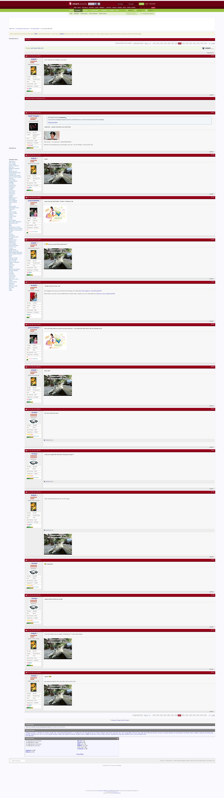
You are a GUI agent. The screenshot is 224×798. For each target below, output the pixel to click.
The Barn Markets (13, 270)
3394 (161, 43)
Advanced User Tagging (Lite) (103, 790)
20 (34, 142)
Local (140, 10)
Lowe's (10, 219)
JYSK (10, 210)
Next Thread (125, 720)
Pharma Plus (12, 242)
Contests (108, 7)
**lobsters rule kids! (31, 732)
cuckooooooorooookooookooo (64, 732)
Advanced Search (148, 13)
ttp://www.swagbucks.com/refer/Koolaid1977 (90, 291)
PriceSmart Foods (13, 245)
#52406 (212, 491)
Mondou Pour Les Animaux (16, 228)
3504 (191, 43)
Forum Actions (93, 13)
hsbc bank (115, 732)
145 (34, 312)
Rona (10, 256)
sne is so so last (43, 734)
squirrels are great (52, 734)
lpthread (171, 732)
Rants (124, 7)
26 (34, 227)
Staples (11, 266)
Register (152, 4)
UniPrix (11, 280)
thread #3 (67, 734)
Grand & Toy (12, 193)
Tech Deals (85, 7)
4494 (205, 43)
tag (63, 734)
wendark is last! (80, 734)
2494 (154, 43)
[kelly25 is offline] (33, 70)
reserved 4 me (34, 734)
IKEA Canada (12, 206)
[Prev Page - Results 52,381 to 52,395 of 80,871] (150, 43)
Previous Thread (116, 720)
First (147, 43)
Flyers (96, 7)
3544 (194, 43)
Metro (10, 225)
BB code (79, 741)
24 (34, 86)
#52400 (212, 239)
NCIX (10, 232)
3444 (165, 43)
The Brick (11, 273)
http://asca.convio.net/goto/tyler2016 (105, 293)
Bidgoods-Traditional (14, 168)
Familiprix (11, 182)
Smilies (79, 742)
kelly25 (33, 59)
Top (117, 10)
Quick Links (102, 13)
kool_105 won (153, 732)
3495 (183, 43)
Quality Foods (12, 249)
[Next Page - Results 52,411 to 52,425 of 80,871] (210, 43)
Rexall (10, 255)
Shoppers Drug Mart (14, 262)
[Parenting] (149, 7)
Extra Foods (12, 179)
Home (75, 7)
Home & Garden (131, 7)
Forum (78, 10)
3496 (187, 43)
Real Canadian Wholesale (15, 253)
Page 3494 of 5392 (138, 43)
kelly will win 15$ (145, 732)
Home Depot (12, 199)
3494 (179, 43)
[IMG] (78, 744)
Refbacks (28, 752)
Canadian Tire (12, 174)
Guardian (11, 195)
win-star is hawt (101, 734)
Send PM (211, 95)
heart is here (109, 732)
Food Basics (12, 186)
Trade (151, 10)
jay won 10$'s (128, 732)
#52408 (212, 595)
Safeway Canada (13, 258)
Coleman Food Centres (15, 175)
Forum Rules (79, 754)
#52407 (212, 559)
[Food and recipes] (146, 7)
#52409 (212, 630)
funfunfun (102, 732)
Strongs (11, 267)
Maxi (10, 224)
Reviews (120, 7)
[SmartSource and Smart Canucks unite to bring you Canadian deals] (16, 152)
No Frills (11, 234)
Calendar (76, 13)
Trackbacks (80, 748)
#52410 (212, 672)
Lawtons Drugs (12, 212)
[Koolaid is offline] (33, 297)
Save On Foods (13, 259)
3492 (172, 43)
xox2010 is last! (129, 734)
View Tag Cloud (30, 735)
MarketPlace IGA (13, 223)
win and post (93, 734)
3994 (202, 43)
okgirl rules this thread (204, 732)
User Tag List (28, 39)
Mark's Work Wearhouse (15, 221)
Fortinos (11, 189)
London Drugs (12, 216)
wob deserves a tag (116, 734)
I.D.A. (10, 203)
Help (146, 4)
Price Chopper (12, 244)
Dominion (11, 178)
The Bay (11, 272)
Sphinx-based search (116, 793)
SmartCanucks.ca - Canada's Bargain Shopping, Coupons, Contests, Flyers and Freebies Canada (185, 760)
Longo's (11, 217)
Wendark (47, 440)
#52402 (212, 324)
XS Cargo (11, 287)
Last (212, 43)
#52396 (212, 55)
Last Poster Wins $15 (37, 48)
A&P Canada (12, 163)
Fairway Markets (13, 181)
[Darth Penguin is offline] (33, 127)
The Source (12, 274)
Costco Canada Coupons (15, 177)
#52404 (212, 409)
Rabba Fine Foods (13, 251)
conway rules (53, 732)
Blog (71, 10)
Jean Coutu (12, 209)
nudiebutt (196, 732)
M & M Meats (12, 220)
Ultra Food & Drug (13, 279)
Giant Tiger (12, 192)
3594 (198, 43)
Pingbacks (28, 750)
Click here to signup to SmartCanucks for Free (35, 98)
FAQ (71, 13)
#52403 (212, 366)
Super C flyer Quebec (14, 269)
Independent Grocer (14, 207)
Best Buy (11, 167)
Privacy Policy (209, 760)
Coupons (91, 7)
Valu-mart (11, 284)
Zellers (10, 290)
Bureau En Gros (13, 171)
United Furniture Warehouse (13, 282)
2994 (158, 43)
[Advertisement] (58, 105)
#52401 (212, 281)
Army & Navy (12, 164)
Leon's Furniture (13, 213)
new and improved (178, 732)
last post (160, 732)
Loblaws (11, 214)
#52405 (212, 450)
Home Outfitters (13, 202)
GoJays (34, 412)
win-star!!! (107, 734)
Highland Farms (13, 198)
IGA (10, 205)
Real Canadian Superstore (15, 252)
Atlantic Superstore (14, 165)
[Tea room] (141, 7)
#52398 (212, 154)
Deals (79, 7)
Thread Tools (210, 52)
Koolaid (34, 285)
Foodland (11, 188)
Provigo (11, 248)
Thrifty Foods (12, 276)
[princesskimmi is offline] (33, 212)
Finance (114, 7)
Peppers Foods (13, 239)
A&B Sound (12, 161)
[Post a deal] (153, 7)
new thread (186, 732)
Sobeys (11, 263)
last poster (165, 732)
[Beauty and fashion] (144, 7)
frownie (98, 732)
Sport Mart (11, 265)
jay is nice (121, 732)
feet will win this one (90, 732)
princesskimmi (33, 201)
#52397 (212, 112)
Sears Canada (12, 260)
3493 (176, 43)
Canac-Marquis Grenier (15, 172)
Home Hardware (13, 200)
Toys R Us (11, 277)
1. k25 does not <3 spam (42, 732)
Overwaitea (12, 235)
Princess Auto (12, 246)
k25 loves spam (136, 732)
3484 (169, 43)
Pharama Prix (12, 241)
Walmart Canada (13, 286)
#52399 (212, 197)
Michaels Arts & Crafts (14, 227)
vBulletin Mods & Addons (114, 790)
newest (191, 732)
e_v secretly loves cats (79, 732)
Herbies (11, 196)
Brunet (10, 170)
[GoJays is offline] (33, 421)
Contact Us (162, 760)
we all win (72, 734)
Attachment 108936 (52, 122)
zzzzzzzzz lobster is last (139, 734)
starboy (60, 734)
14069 (209, 48)
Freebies (102, 7)
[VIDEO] (79, 745)
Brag (130, 10)
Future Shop (12, 191)
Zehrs (10, 288)
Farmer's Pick (12, 185)
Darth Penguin (33, 116)
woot (123, 734)
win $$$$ (86, 734)
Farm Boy (11, 184)
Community (84, 13)
